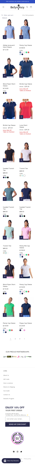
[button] (3, 7)
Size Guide (6, 391)
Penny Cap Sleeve (26, 45)
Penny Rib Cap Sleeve (25, 247)
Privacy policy (27, 458)
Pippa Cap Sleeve (26, 323)
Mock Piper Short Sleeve (9, 85)
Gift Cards (6, 379)
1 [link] (10, 339)
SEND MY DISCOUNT (17, 424)
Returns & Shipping (9, 387)
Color (21, 50)
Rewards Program (8, 398)
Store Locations (8, 383)
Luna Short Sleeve (23, 126)
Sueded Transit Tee (8, 169)
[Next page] (24, 339)
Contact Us (6, 394)
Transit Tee (24, 168)
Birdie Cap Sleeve (26, 84)
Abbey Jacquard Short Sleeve (9, 46)
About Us (6, 375)
